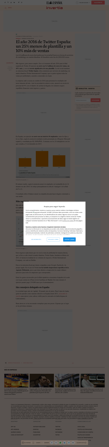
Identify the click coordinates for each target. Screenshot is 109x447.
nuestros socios (50, 210)
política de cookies (68, 221)
